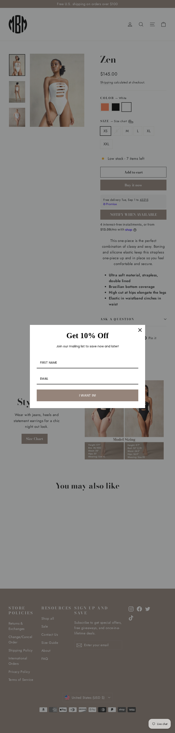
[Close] (140, 330)
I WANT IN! (87, 395)
